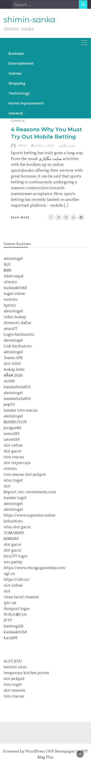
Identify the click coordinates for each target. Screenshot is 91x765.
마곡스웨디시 (15, 614)
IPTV (8, 620)
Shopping (16, 83)
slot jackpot (35, 474)
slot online (13, 445)
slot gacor (13, 451)
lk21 (7, 264)
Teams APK (13, 358)
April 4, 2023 (44, 145)
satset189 (12, 439)
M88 (7, 270)
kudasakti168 (15, 288)
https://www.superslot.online (29, 515)
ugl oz (9, 574)
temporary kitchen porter (26, 673)
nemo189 (11, 433)
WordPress (35, 751)
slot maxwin (14, 690)
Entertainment (20, 63)
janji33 (9, 404)
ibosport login (17, 609)
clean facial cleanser (21, 597)
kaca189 (10, 638)
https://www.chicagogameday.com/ (35, 568)
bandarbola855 (17, 387)
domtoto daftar (18, 323)
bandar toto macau (21, 410)
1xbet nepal (14, 276)
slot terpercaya (17, 463)
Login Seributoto (19, 334)
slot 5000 (12, 363)
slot (7, 486)
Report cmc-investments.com (30, 492)
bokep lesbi (14, 369)
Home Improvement (26, 103)
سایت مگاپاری (66, 145)
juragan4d (12, 428)
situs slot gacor (17, 527)
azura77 (10, 328)
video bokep (15, 317)
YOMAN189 (14, 533)
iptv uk (10, 603)
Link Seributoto (18, 346)
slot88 (9, 381)
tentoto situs (15, 667)
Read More (20, 217)
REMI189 (11, 538)
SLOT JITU (13, 661)
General (15, 113)
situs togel (13, 480)
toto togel (13, 684)
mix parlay (13, 562)
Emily (22, 145)
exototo (11, 299)
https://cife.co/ (17, 579)
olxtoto (10, 282)
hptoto (10, 305)
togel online (14, 293)
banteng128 (14, 626)
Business (16, 53)
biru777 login (15, 556)
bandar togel (15, 498)
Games (14, 73)
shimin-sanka (29, 19)
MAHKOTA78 (15, 422)
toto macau (14, 457)
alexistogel (13, 258)
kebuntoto (13, 521)
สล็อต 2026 (13, 375)
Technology (19, 93)
